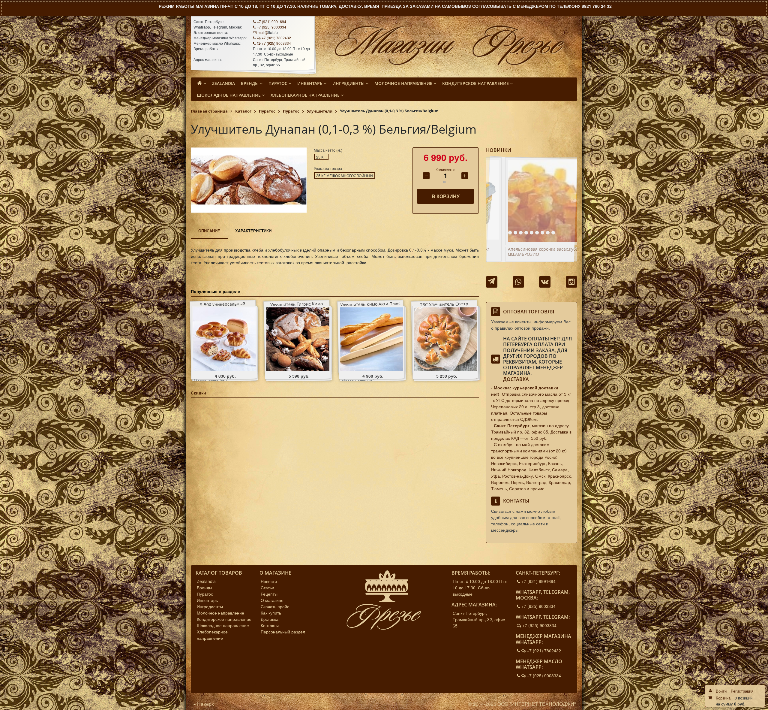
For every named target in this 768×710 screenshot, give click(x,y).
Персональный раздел (283, 632)
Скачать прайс (275, 606)
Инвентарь (207, 600)
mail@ (263, 32)
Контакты (270, 625)
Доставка (516, 379)
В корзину (446, 196)
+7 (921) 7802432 (276, 37)
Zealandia (206, 581)
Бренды (204, 588)
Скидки (198, 393)
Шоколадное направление (223, 625)
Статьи (267, 588)
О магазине (272, 600)
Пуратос (205, 594)
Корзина (723, 698)
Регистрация (742, 691)
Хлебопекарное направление (212, 635)
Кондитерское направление (224, 619)
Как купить (271, 613)
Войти (721, 691)
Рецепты (269, 594)
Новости (269, 581)
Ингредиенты (210, 606)
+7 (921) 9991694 (271, 21)
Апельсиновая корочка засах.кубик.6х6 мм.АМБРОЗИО (530, 252)
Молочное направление (220, 613)
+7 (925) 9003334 (271, 26)
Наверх (205, 703)
